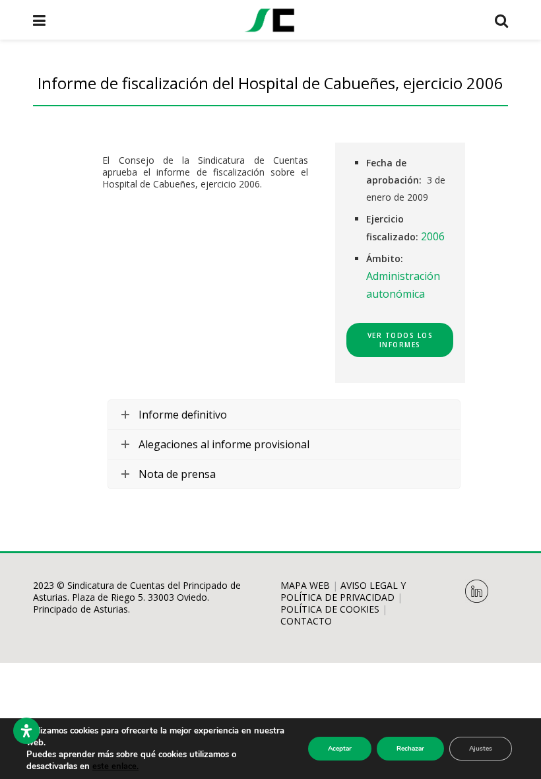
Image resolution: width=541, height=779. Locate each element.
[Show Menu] (39, 20)
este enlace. (115, 766)
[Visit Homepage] (269, 20)
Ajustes (480, 748)
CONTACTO (306, 621)
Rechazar (410, 748)
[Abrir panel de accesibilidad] (26, 731)
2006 (433, 236)
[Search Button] (501, 20)
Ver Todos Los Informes (400, 340)
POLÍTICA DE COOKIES (329, 609)
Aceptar (340, 748)
